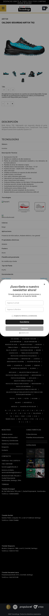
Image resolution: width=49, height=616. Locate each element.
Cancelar (24, 328)
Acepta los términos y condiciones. (25, 316)
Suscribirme (24, 322)
